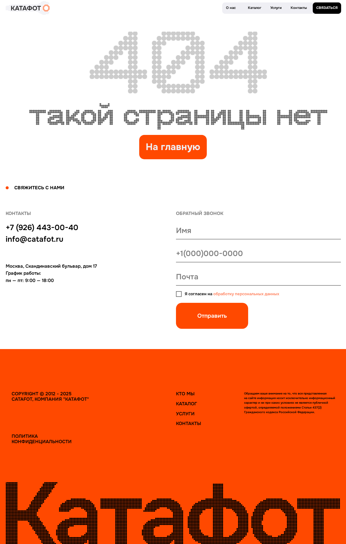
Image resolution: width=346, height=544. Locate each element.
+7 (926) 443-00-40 (42, 227)
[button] (327, 8)
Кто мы (185, 394)
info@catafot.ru (34, 239)
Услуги (185, 414)
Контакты (188, 423)
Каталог (186, 404)
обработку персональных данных (246, 294)
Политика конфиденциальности (42, 439)
